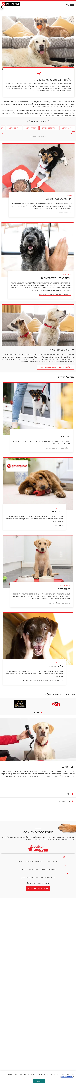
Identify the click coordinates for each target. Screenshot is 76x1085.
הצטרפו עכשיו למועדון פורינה (38, 56)
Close (71, 3)
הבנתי (39, 1081)
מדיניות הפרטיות (67, 1077)
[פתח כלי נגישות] (1, 7)
